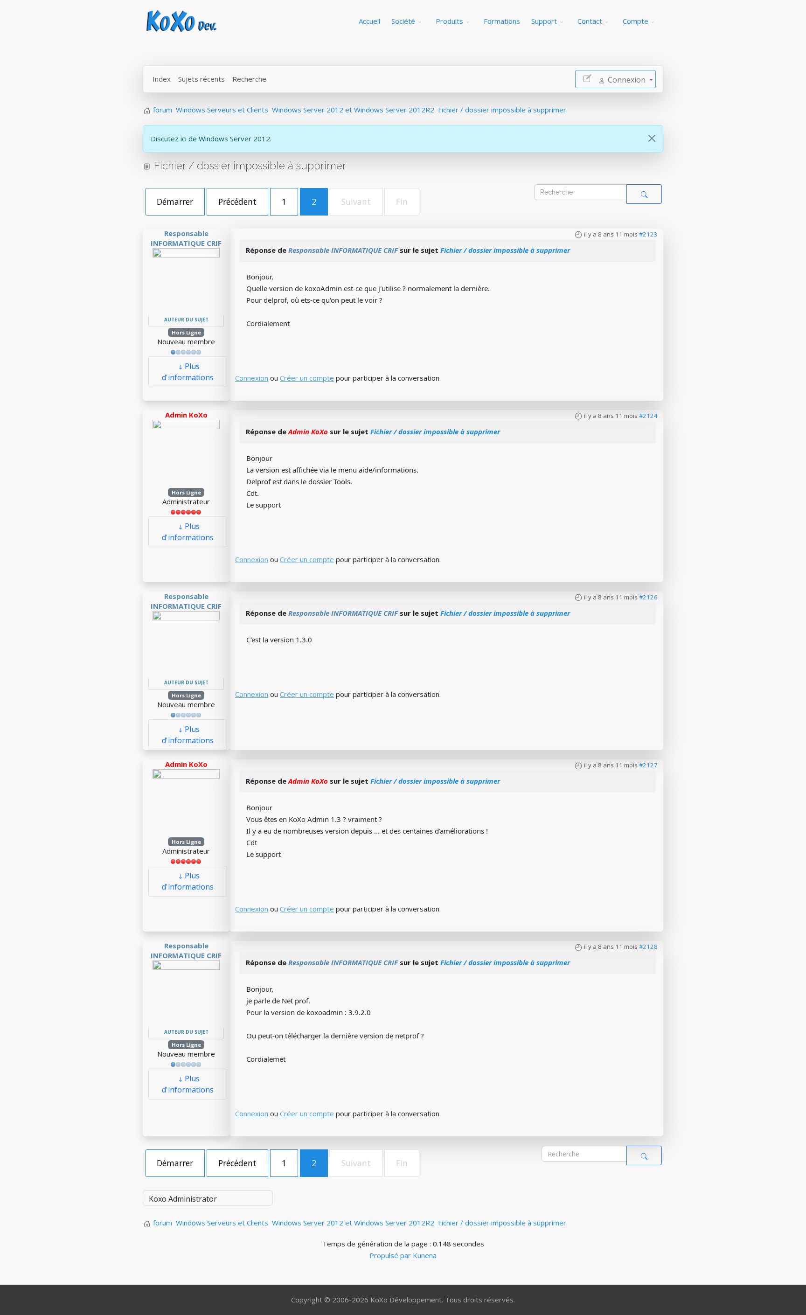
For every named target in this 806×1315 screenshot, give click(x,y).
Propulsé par (391, 1255)
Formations (502, 21)
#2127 (648, 765)
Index (162, 78)
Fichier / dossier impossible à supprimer (505, 250)
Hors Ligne (186, 332)
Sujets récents (201, 78)
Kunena (425, 1255)
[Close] (652, 138)
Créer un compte (307, 378)
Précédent (237, 201)
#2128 (648, 946)
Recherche (249, 78)
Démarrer (175, 201)
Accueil (369, 21)
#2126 (648, 597)
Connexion (251, 378)
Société (403, 21)
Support (544, 21)
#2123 (648, 234)
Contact (589, 21)
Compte (635, 21)
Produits (449, 21)
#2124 (648, 415)
